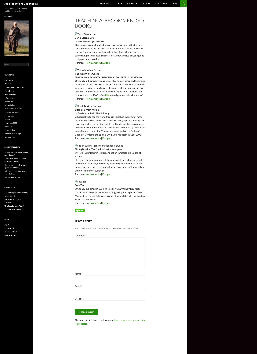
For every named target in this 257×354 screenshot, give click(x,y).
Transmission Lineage (12, 134)
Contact (174, 3)
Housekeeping (10, 94)
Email (78, 286)
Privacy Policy (160, 3)
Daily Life (8, 84)
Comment (81, 235)
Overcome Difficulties (13, 109)
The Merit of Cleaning (12, 209)
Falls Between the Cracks (14, 87)
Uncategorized (10, 137)
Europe (106, 62)
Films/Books (9, 91)
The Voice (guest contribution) (16, 192)
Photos (7, 119)
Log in (6, 225)
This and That (9, 130)
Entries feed (9, 228)
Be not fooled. (15, 177)
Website (79, 298)
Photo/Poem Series (11, 112)
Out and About (10, 105)
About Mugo (105, 3)
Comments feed (10, 232)
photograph (9, 116)
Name (78, 273)
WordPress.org (10, 235)
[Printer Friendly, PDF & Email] (80, 210)
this (107, 95)
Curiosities (8, 80)
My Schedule (131, 3)
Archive (118, 3)
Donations (145, 3)
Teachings (8, 126)
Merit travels (9, 101)
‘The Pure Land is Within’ (14, 206)
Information (9, 98)
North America (93, 62)
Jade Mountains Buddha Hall (21, 3)
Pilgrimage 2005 (10, 123)
